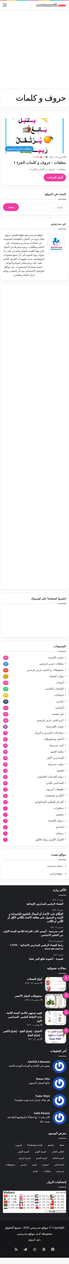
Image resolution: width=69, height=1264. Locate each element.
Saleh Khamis (42, 1113)
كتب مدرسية (56, 745)
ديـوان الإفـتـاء (56, 820)
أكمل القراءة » (55, 177)
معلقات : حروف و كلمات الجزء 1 (40, 162)
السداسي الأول (55, 757)
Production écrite (35, 1145)
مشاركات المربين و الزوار (49, 732)
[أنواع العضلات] (55, 984)
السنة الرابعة (24, 1158)
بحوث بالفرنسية (55, 726)
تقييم (34, 1164)
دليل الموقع (35, 1239)
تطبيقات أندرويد (55, 789)
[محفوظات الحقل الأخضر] (55, 1001)
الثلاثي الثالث (58, 1151)
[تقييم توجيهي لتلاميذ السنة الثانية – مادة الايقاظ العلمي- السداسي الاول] (55, 1018)
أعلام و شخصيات (54, 795)
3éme (61, 1145)
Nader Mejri (42, 1096)
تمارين (60, 701)
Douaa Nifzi (43, 1079)
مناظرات (59, 808)
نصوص (60, 814)
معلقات (47, 1171)
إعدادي (60, 827)
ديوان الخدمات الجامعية (51, 776)
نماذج (35, 1171)
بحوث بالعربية (56, 657)
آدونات (60, 682)
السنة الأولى (40, 1151)
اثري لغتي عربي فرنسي (50, 720)
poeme (51, 1145)
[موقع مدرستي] (50, 5)
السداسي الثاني (55, 783)
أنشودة (18, 1145)
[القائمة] (5, 6)
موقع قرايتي (56, 873)
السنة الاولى (23, 1151)
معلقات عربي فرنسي (51, 663)
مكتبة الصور (57, 751)
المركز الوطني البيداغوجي (49, 801)
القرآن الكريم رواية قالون (49, 839)
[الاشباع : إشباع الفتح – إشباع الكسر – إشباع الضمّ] (55, 1036)
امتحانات (59, 695)
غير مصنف (58, 713)
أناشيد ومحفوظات (54, 739)
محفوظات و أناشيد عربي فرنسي (45, 670)
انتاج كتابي (59, 1164)
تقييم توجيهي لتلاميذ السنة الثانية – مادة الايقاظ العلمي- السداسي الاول (23, 1016)
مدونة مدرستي (54, 865)
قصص (60, 770)
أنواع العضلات (34, 979)
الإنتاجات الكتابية (55, 688)
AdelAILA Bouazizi (39, 1061)
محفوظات (10, 1164)
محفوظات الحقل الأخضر (28, 996)
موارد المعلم (57, 676)
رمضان (60, 833)
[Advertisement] (34, 48)
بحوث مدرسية (56, 764)
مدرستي (60, 1171)
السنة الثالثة (58, 1158)
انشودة (45, 1164)
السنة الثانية (41, 1158)
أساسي (59, 707)
